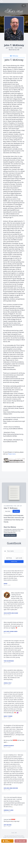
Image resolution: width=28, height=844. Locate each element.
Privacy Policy (10, 837)
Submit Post (14, 561)
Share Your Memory (10, 535)
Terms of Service (18, 837)
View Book (7, 511)
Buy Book (16, 511)
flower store (11, 454)
